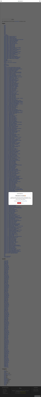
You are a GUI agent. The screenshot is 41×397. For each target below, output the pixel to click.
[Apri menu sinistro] (1, 1)
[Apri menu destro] (40, 1)
